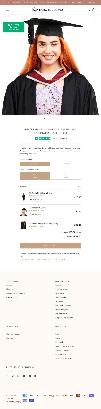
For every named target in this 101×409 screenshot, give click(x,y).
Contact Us (59, 338)
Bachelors (35, 164)
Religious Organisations (64, 317)
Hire (35, 175)
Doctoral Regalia (61, 309)
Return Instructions (44, 259)
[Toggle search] (89, 10)
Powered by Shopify (13, 401)
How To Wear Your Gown (64, 346)
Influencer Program (13, 334)
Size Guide (59, 342)
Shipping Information (63, 350)
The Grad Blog (11, 297)
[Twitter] (13, 375)
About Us (9, 289)
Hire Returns (59, 293)
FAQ (57, 334)
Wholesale (59, 301)
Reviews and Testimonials (15, 293)
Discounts (9, 338)
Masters (66, 164)
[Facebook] (7, 375)
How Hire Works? (26, 259)
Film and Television (62, 313)
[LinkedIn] (35, 375)
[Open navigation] (7, 10)
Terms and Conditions (63, 358)
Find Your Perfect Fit (61, 259)
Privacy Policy (60, 354)
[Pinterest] (24, 375)
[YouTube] (30, 375)
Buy (66, 175)
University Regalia (61, 289)
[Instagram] (18, 375)
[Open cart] (94, 9)
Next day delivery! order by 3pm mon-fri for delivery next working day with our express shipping (50, 3)
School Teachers (61, 297)
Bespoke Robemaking (63, 305)
